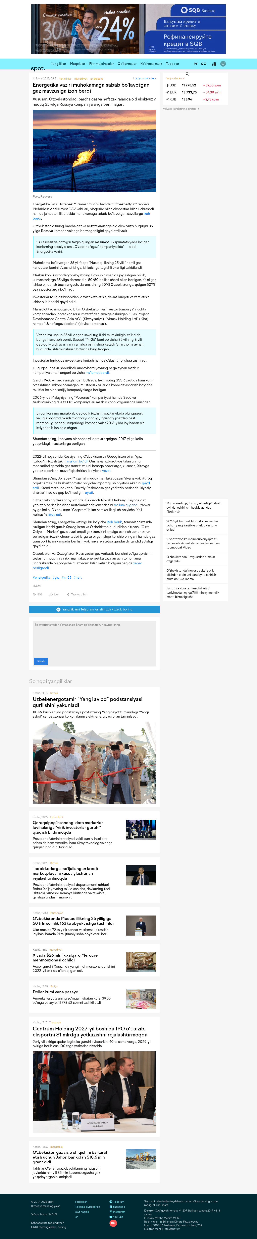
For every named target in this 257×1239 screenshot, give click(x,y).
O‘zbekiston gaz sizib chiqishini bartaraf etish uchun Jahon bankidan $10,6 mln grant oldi (70, 1157)
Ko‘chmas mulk (151, 64)
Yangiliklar (58, 64)
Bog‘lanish (81, 1201)
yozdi (106, 471)
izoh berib (114, 522)
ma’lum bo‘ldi (77, 461)
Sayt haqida (82, 1211)
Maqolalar (77, 64)
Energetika (56, 1146)
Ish (76, 1216)
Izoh (56, 594)
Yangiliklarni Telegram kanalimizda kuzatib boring (97, 609)
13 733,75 (189, 92)
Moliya (54, 986)
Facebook (118, 1206)
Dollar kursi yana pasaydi (56, 992)
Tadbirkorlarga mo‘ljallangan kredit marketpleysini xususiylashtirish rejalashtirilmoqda (65, 873)
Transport (55, 1022)
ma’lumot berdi (97, 373)
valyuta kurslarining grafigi (180, 109)
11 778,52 (189, 85)
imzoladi (54, 515)
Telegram (118, 1201)
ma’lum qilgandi (126, 505)
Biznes (54, 693)
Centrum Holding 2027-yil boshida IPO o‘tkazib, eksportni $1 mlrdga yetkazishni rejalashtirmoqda (90, 1032)
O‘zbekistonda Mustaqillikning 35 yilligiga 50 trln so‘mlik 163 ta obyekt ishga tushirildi (73, 921)
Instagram (118, 1211)
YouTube (117, 1216)
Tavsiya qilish (78, 594)
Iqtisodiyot (56, 817)
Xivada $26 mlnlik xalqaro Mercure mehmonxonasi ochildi (65, 957)
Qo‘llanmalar (127, 64)
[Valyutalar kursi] (214, 64)
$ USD (171, 85)
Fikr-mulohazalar (101, 64)
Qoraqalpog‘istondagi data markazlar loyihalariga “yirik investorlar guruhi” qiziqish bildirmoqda (68, 827)
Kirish (41, 661)
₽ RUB (171, 99)
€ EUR (171, 92)
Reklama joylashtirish (87, 1206)
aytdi (89, 493)
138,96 (187, 99)
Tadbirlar (172, 64)
